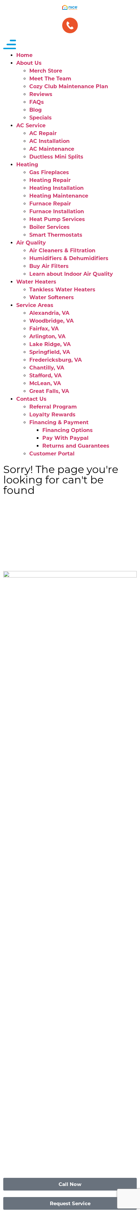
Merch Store (45, 71)
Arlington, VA (47, 336)
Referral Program (53, 407)
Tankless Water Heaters (62, 289)
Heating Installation (56, 188)
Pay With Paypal (65, 438)
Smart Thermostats (55, 235)
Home (24, 55)
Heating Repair (50, 180)
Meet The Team (50, 79)
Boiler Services (49, 227)
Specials (40, 118)
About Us (29, 63)
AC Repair (43, 133)
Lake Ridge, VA (50, 344)
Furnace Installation (56, 211)
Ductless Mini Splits (56, 157)
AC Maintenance (51, 149)
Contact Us (31, 399)
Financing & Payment (59, 422)
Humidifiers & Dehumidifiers (68, 258)
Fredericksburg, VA (55, 360)
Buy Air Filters (49, 266)
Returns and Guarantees (75, 446)
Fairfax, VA (44, 329)
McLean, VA (45, 383)
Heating (27, 164)
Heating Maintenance (58, 196)
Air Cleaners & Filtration (62, 250)
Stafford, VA (45, 375)
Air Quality (31, 243)
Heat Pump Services (57, 219)
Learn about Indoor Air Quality (71, 274)
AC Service (31, 125)
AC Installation (49, 141)
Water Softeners (51, 297)
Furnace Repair (50, 204)
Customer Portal (52, 454)
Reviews (40, 94)
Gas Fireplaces (49, 172)
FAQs (36, 102)
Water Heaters (36, 282)
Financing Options (67, 430)
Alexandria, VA (49, 313)
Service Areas (34, 305)
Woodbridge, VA (51, 321)
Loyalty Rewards (52, 414)
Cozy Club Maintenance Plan (68, 86)
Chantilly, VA (46, 368)
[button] (70, 45)
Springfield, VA (49, 352)
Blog (35, 110)
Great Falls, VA (49, 391)
